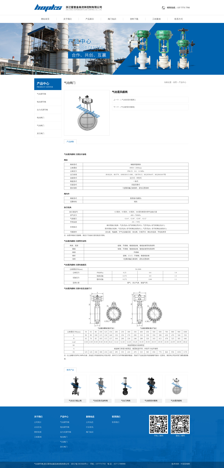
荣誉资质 (37, 432)
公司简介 (37, 422)
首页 (175, 82)
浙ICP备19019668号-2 (79, 464)
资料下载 (134, 19)
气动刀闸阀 (125, 401)
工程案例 (156, 19)
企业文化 (37, 427)
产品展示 (90, 19)
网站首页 (45, 19)
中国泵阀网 (185, 464)
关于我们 (67, 19)
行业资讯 (89, 427)
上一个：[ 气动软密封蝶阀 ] (124, 100)
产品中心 (182, 82)
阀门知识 (112, 19)
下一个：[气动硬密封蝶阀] (124, 107)
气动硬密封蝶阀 (151, 401)
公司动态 (89, 422)
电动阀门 (40, 118)
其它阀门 (40, 133)
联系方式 (178, 19)
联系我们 (115, 422)
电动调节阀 (41, 102)
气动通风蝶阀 (176, 401)
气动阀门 (40, 126)
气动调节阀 (41, 94)
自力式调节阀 (42, 110)
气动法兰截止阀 (75, 401)
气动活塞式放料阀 (100, 401)
